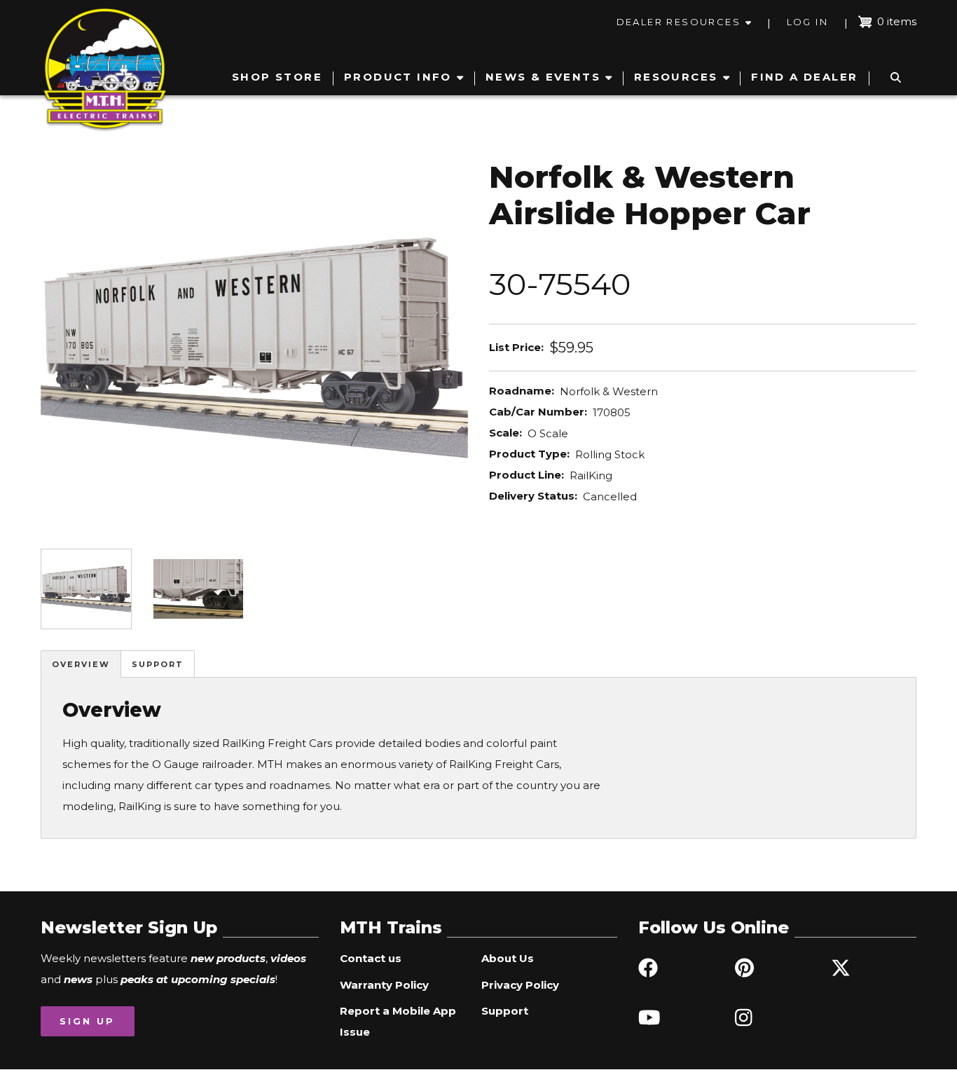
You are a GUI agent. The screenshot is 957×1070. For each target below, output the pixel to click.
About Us (507, 958)
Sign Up (87, 1021)
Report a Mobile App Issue (398, 1021)
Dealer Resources (679, 21)
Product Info (398, 76)
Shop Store (277, 76)
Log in (807, 21)
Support (158, 664)
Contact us (370, 958)
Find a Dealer (804, 76)
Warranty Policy (384, 985)
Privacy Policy (520, 985)
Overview (81, 664)
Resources (676, 76)
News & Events (543, 76)
